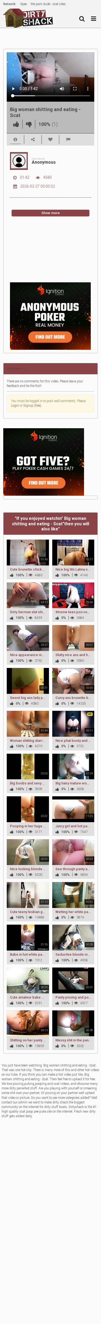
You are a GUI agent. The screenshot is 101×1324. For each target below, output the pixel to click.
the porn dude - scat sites (48, 4)
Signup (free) (32, 405)
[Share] (32, 139)
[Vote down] (29, 124)
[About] (15, 139)
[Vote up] (16, 124)
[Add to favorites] (50, 139)
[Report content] (68, 139)
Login (15, 405)
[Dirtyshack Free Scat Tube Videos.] (29, 18)
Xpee (23, 4)
